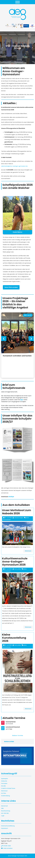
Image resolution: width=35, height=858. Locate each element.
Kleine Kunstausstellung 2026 (14, 638)
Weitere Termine (17, 735)
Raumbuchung (5, 811)
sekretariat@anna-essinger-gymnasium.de (14, 166)
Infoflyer (11, 496)
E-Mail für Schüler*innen (8, 788)
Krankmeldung (5, 796)
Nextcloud (4, 791)
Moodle (3, 786)
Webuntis (4, 781)
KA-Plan (3, 793)
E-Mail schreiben (7, 848)
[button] (2, 47)
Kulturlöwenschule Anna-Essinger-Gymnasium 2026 (14, 562)
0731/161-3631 (6, 846)
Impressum (4, 828)
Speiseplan (4, 778)
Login (2, 816)
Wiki (2, 808)
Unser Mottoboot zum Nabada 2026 (16, 511)
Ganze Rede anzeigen (11, 287)
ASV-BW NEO (5, 813)
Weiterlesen (28, 551)
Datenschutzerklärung (8, 826)
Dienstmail (4, 806)
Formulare (4, 783)
